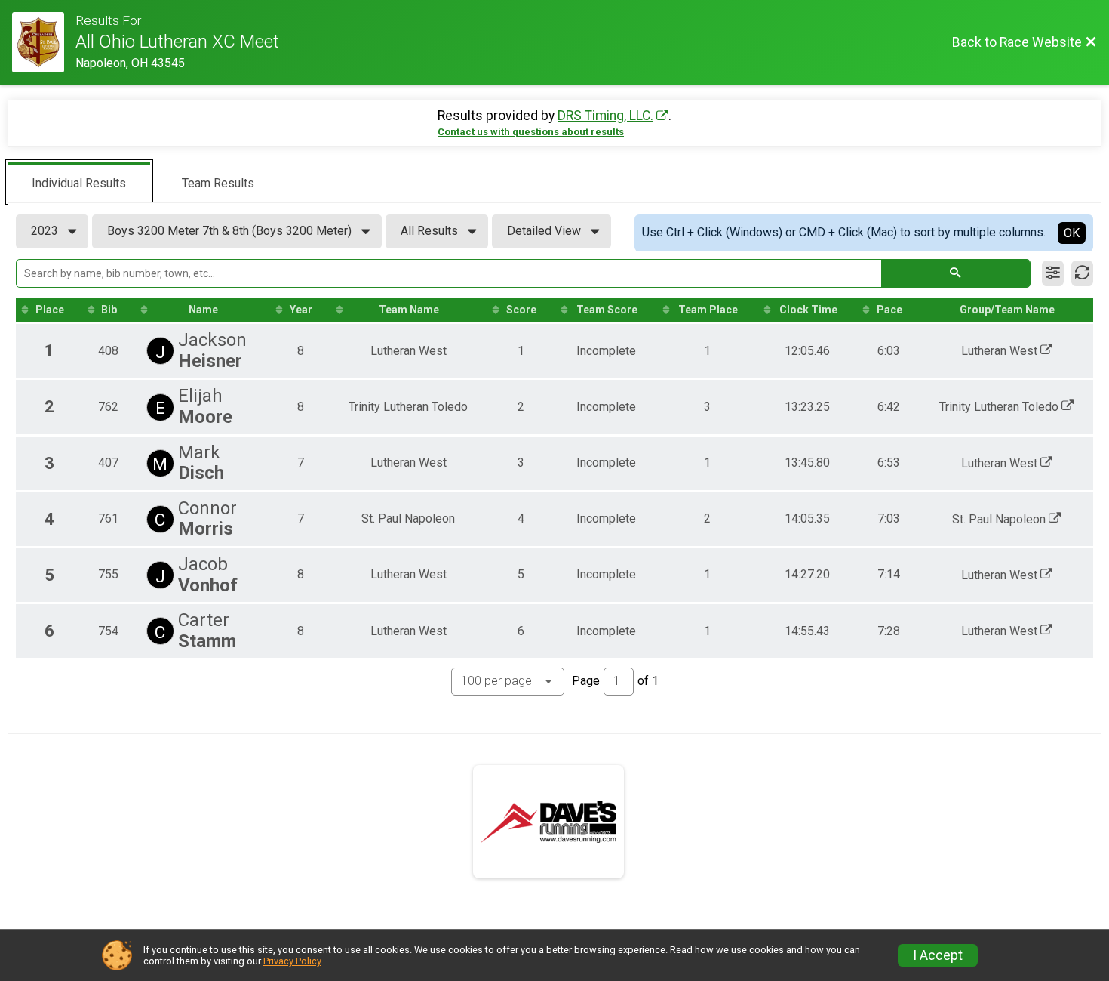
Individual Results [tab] (79, 183)
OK (1072, 233)
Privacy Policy (292, 961)
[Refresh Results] (1082, 273)
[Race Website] (43, 42)
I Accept (938, 955)
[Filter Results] (1053, 273)
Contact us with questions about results (531, 131)
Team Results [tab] (218, 183)
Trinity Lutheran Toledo (1000, 406)
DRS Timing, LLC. (605, 115)
